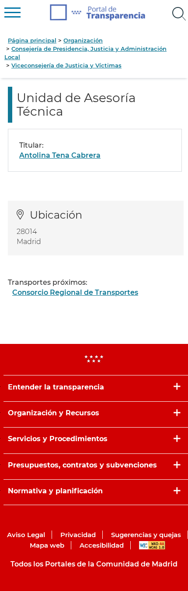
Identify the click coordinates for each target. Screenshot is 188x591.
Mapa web (47, 545)
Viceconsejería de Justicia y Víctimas (66, 65)
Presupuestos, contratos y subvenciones (82, 465)
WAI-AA (152, 545)
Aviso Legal (26, 535)
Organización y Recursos (53, 413)
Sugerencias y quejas (146, 535)
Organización (83, 40)
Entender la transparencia (56, 387)
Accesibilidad (102, 545)
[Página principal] (98, 12)
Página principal (32, 40)
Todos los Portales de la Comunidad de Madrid (94, 564)
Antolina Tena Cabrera (60, 155)
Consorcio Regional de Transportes (75, 292)
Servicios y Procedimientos (58, 439)
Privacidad (78, 535)
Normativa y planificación (55, 491)
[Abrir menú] (179, 14)
